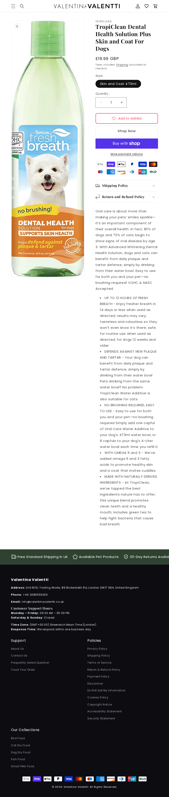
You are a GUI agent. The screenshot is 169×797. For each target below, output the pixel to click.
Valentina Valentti (76, 787)
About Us (17, 649)
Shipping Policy (98, 655)
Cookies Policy (97, 697)
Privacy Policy (97, 649)
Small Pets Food (22, 766)
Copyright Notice (99, 704)
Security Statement (101, 718)
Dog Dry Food (20, 752)
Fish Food (18, 759)
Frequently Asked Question (30, 662)
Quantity (102, 94)
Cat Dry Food (20, 745)
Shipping (122, 64)
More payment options (127, 154)
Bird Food (18, 738)
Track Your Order (23, 670)
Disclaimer (95, 683)
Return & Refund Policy (103, 670)
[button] (22, 6)
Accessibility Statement (104, 711)
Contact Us (19, 655)
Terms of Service (99, 662)
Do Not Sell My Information (106, 690)
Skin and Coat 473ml (118, 84)
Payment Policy (98, 676)
